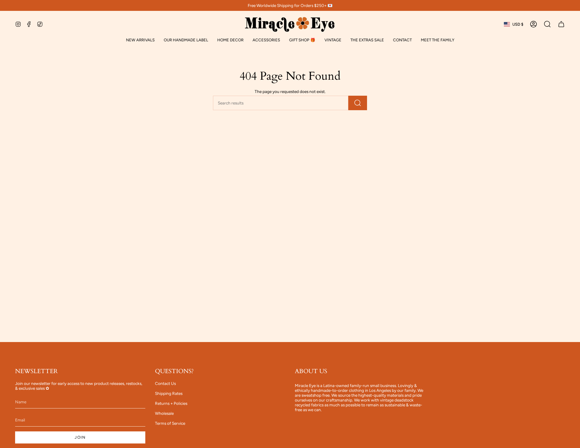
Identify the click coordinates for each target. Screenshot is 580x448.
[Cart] (561, 24)
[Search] (357, 103)
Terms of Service (170, 423)
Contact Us (165, 383)
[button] (186, 40)
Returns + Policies (171, 403)
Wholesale (164, 413)
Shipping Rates (168, 393)
